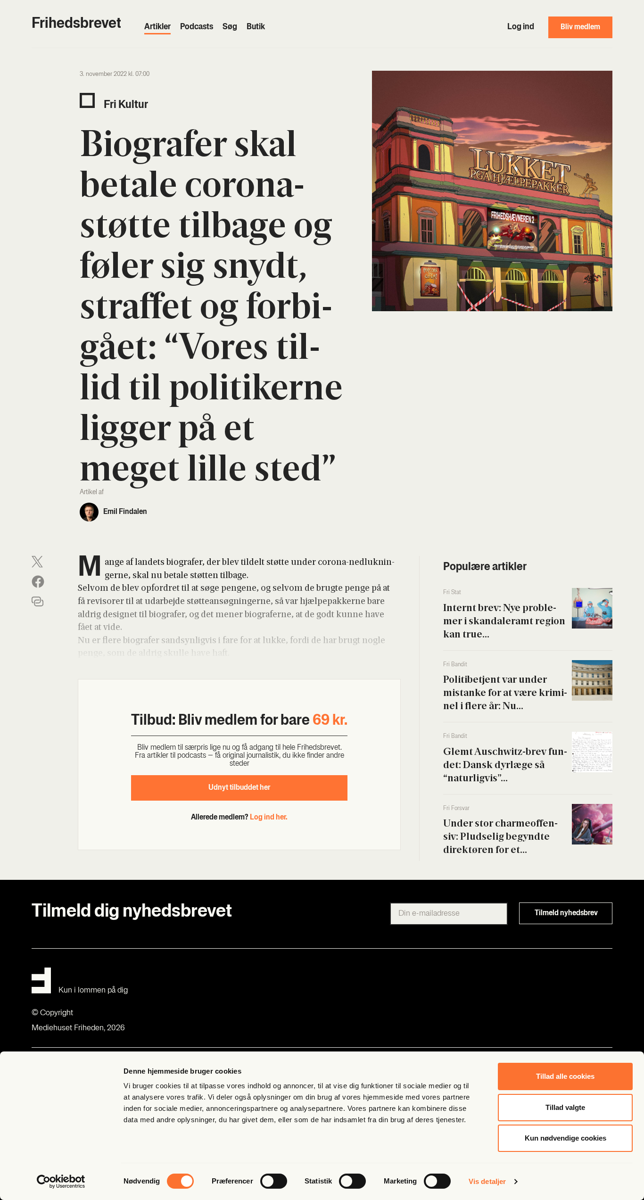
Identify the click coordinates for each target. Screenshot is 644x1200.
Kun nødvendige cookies (565, 1138)
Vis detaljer (487, 1181)
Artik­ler (157, 27)
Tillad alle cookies (565, 1076)
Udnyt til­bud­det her (239, 788)
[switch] (273, 1181)
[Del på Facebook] (38, 581)
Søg (230, 27)
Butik (256, 27)
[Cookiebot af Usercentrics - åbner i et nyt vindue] (61, 1182)
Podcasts (196, 27)
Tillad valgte (565, 1107)
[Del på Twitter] (37, 562)
